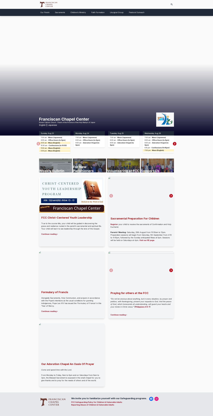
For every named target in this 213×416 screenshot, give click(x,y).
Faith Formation (98, 12)
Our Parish (44, 12)
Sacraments (60, 12)
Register (114, 224)
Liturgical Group (116, 12)
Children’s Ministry (78, 12)
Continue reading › (49, 234)
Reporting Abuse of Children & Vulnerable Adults (92, 405)
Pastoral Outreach (136, 12)
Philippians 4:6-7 (142, 307)
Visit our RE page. (147, 240)
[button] (174, 143)
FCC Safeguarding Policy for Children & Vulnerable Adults (96, 402)
